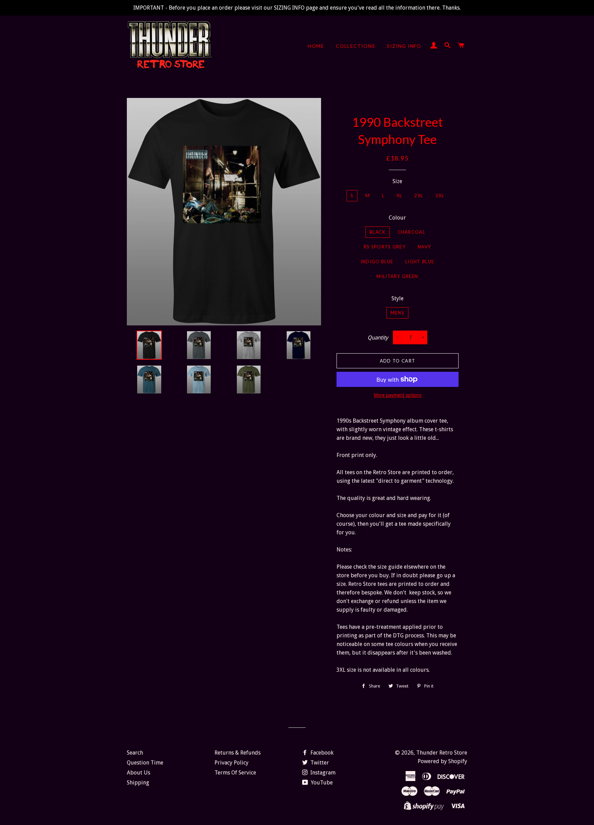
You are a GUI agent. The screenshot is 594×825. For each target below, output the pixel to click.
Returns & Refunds (237, 752)
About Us (138, 772)
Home (316, 46)
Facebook (321, 752)
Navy (424, 246)
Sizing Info (404, 46)
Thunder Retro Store (441, 752)
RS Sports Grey (385, 246)
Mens (397, 312)
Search (135, 752)
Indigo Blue (377, 261)
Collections (355, 46)
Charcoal (411, 232)
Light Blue (419, 261)
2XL (418, 195)
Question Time (145, 762)
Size (397, 181)
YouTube (321, 782)
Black (378, 232)
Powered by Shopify (442, 761)
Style (398, 298)
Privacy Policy (231, 762)
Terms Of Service (235, 772)
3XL (439, 195)
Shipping (138, 782)
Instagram (322, 772)
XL (400, 195)
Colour (397, 217)
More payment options (397, 395)
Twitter (319, 762)
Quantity (377, 337)
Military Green (397, 276)
